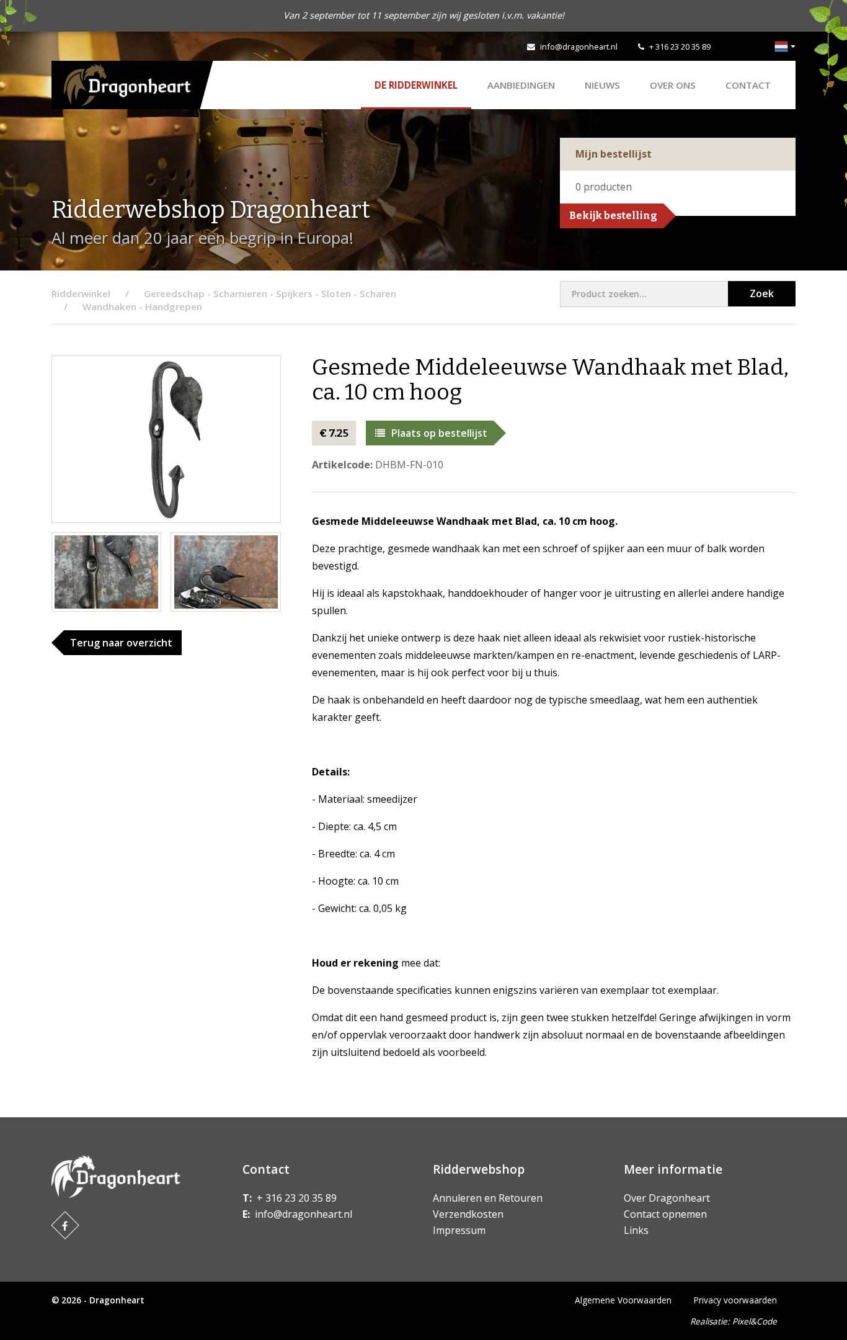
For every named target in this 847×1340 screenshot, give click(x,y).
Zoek (762, 293)
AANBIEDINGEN (521, 85)
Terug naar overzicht (121, 643)
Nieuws (602, 85)
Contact (748, 85)
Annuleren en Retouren (488, 1198)
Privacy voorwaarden (735, 1300)
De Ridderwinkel (416, 85)
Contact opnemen (665, 1214)
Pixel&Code (754, 1321)
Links (636, 1230)
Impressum (459, 1230)
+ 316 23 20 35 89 (680, 46)
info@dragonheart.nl (579, 46)
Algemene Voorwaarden (623, 1300)
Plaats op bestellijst (439, 433)
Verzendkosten (468, 1214)
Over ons (673, 85)
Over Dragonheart (667, 1198)
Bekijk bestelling (613, 215)
